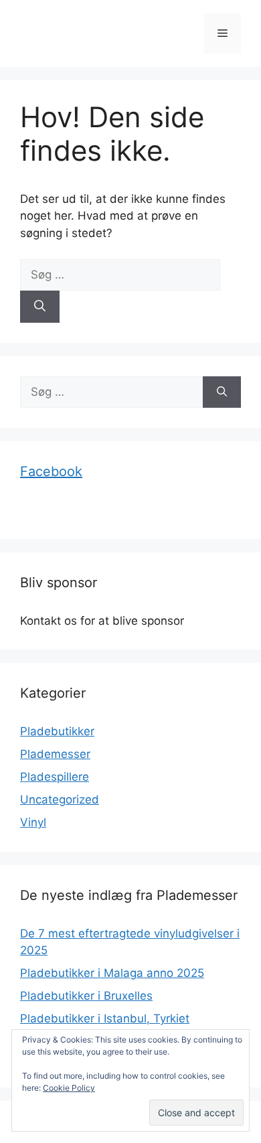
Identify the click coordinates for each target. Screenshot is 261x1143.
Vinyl (33, 822)
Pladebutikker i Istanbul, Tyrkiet (104, 1018)
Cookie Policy (69, 1088)
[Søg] (40, 307)
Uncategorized (59, 799)
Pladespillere (54, 776)
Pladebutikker (57, 731)
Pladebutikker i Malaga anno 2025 (112, 973)
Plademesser (55, 754)
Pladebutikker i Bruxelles (86, 995)
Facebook (51, 471)
